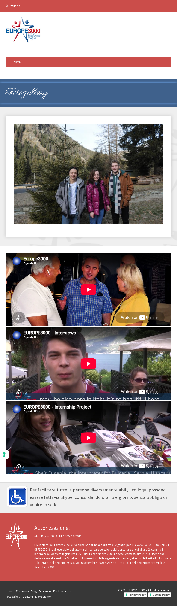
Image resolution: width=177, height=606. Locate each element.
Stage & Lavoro (41, 591)
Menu (18, 62)
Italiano (15, 6)
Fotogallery (13, 597)
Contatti (28, 597)
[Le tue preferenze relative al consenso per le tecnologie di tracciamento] (4, 454)
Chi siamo (22, 591)
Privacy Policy (137, 594)
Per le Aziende (62, 591)
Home (10, 591)
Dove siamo (43, 597)
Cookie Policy (161, 594)
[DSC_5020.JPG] (88, 174)
